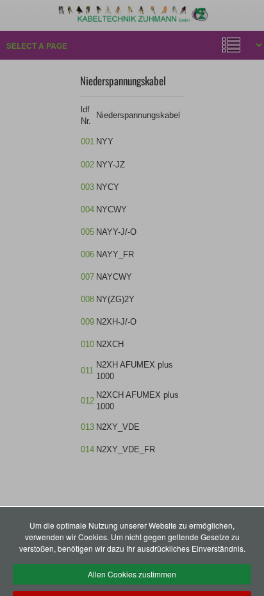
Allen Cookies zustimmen (132, 573)
